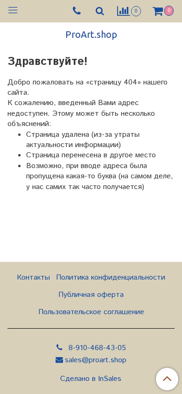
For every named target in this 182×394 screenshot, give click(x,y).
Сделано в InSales (90, 379)
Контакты (33, 277)
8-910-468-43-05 (96, 348)
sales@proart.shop (95, 360)
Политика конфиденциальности (110, 277)
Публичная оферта (91, 294)
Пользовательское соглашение (91, 312)
